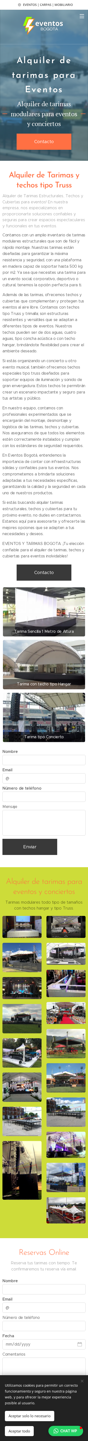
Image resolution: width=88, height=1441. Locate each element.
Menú (82, 16)
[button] (65, 1431)
